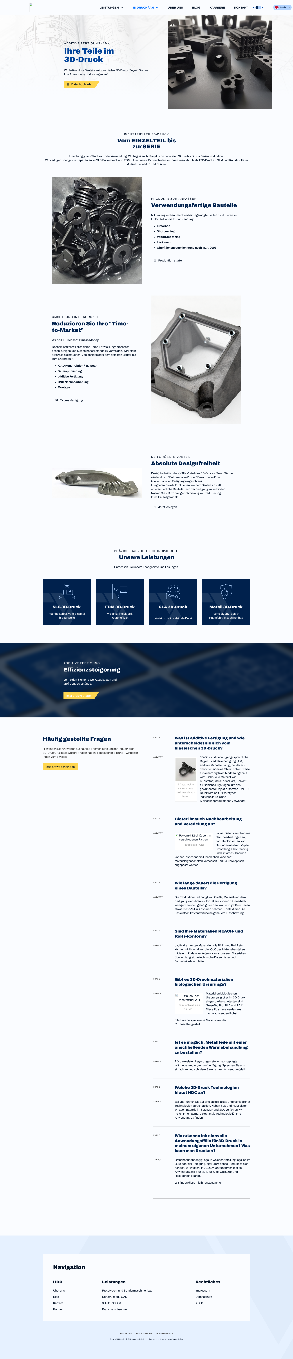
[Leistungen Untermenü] (121, 7)
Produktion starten (171, 260)
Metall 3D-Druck (226, 607)
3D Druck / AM (143, 7)
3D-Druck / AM (111, 1303)
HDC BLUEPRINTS (164, 1333)
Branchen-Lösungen (115, 1309)
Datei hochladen (82, 84)
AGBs (199, 1303)
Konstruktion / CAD (114, 1296)
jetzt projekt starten (79, 695)
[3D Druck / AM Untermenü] (157, 7)
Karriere (217, 7)
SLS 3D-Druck (66, 607)
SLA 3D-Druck (173, 607)
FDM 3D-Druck (120, 607)
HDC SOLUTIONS (144, 1333)
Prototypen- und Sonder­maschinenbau (127, 1290)
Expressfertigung (71, 400)
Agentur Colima (176, 1339)
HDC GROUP (126, 1333)
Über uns (175, 7)
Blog (196, 7)
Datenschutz (203, 1296)
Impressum (202, 1290)
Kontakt (241, 7)
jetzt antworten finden (60, 766)
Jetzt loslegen (167, 507)
